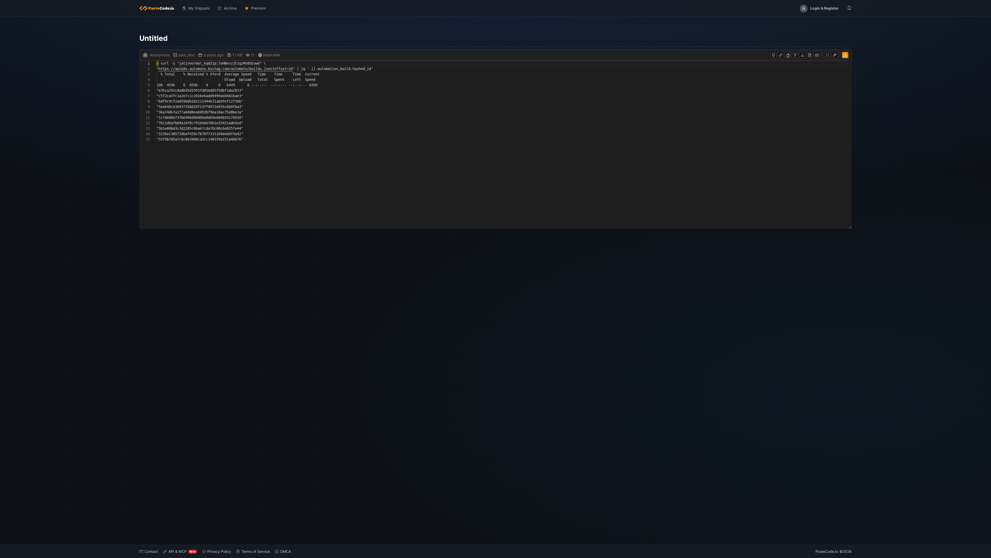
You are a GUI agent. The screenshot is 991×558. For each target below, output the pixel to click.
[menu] (495, 8)
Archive (230, 8)
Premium (258, 8)
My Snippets (199, 8)
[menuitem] (158, 8)
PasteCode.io (827, 551)
